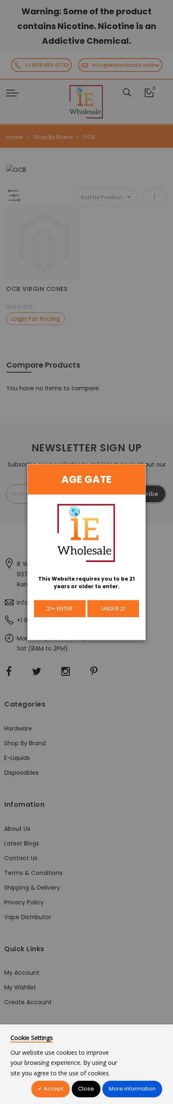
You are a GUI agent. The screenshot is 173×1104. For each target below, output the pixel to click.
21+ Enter (60, 608)
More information (132, 1089)
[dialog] (86, 552)
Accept (52, 1089)
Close (86, 1089)
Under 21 (113, 608)
